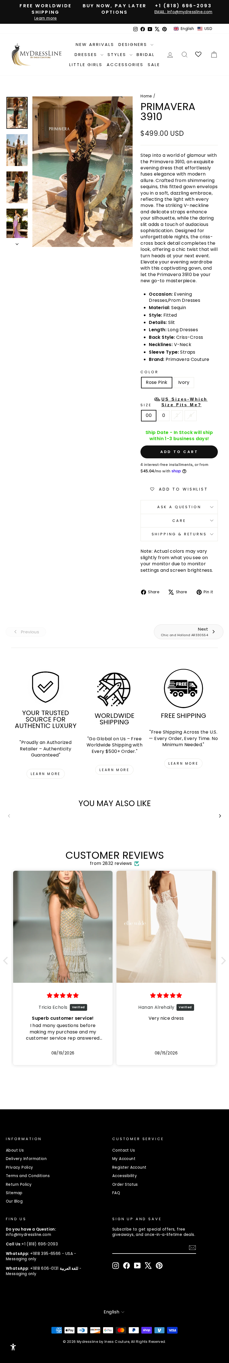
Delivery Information (26, 1158)
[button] (193, 29)
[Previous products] (9, 816)
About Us (15, 1150)
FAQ (116, 1193)
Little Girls (85, 64)
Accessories (125, 64)
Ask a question (179, 507)
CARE (179, 520)
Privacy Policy (19, 1167)
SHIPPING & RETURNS (179, 534)
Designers (133, 44)
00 (149, 415)
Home (146, 96)
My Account (123, 1158)
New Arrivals (95, 44)
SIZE (173, 402)
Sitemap (14, 1193)
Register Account (129, 1167)
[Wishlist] (199, 54)
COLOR (149, 372)
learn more (46, 773)
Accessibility (124, 1175)
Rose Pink (157, 382)
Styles (118, 54)
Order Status (125, 1184)
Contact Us (123, 1150)
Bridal (146, 54)
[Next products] (220, 816)
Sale (154, 64)
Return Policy (19, 1184)
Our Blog (14, 1201)
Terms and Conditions (28, 1175)
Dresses (87, 54)
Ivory (184, 382)
